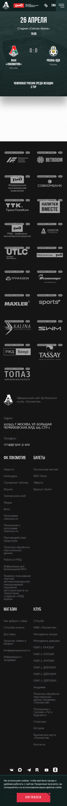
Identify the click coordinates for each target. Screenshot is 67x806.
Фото (7, 509)
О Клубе (39, 620)
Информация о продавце (13, 658)
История (39, 728)
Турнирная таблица (16, 482)
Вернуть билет (43, 489)
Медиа (8, 502)
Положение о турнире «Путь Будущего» (43, 712)
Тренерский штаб (15, 495)
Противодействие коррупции (15, 539)
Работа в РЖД (13, 559)
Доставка (9, 634)
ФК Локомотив (14, 458)
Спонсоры (40, 721)
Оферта (38, 482)
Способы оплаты (14, 627)
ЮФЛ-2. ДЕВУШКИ (45, 674)
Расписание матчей (46, 469)
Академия (39, 687)
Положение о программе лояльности (12, 528)
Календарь (10, 476)
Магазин (10, 609)
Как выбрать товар (15, 620)
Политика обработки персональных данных (17, 550)
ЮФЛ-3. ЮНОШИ (44, 660)
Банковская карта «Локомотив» (45, 736)
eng (54, 5)
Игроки (8, 489)
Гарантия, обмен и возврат (15, 642)
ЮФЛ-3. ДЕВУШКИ (45, 680)
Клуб (37, 609)
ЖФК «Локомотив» (45, 627)
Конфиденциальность (17, 650)
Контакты (39, 744)
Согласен (33, 797)
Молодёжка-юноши (45, 634)
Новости (9, 469)
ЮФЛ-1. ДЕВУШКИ (45, 667)
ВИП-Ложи (40, 476)
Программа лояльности (11, 517)
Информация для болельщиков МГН (15, 568)
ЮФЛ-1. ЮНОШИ (44, 647)
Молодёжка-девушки (47, 640)
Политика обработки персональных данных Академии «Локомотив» (46, 698)
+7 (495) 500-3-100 (17, 444)
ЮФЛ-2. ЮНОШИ (44, 654)
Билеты (39, 458)
